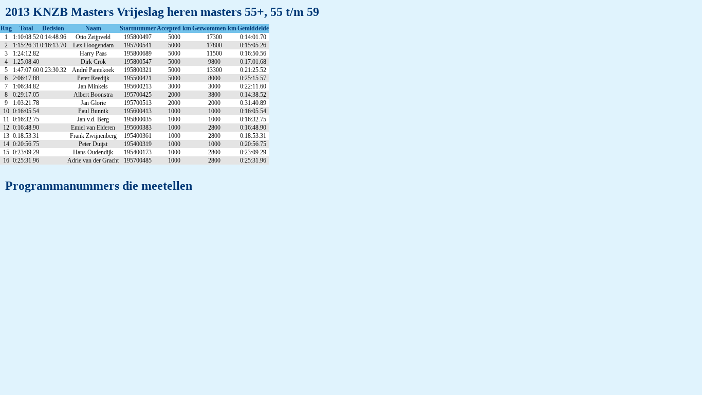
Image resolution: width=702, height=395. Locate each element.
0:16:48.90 (26, 127)
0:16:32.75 (26, 119)
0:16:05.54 (26, 111)
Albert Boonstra (93, 94)
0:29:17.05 (26, 94)
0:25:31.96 (26, 160)
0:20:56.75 (26, 144)
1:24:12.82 (26, 53)
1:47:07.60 (26, 70)
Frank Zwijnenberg (93, 135)
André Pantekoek (93, 70)
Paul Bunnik (93, 111)
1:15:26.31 (26, 45)
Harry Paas (93, 53)
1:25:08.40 (26, 61)
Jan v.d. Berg (93, 119)
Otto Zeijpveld (93, 37)
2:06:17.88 (26, 78)
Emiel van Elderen (93, 127)
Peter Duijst (93, 144)
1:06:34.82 (26, 86)
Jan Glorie (93, 102)
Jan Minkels (93, 86)
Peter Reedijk (93, 78)
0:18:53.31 (26, 135)
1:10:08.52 (26, 37)
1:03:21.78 (26, 102)
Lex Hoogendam (93, 45)
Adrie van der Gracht (93, 160)
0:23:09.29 (26, 152)
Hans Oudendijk (93, 152)
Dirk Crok (93, 61)
